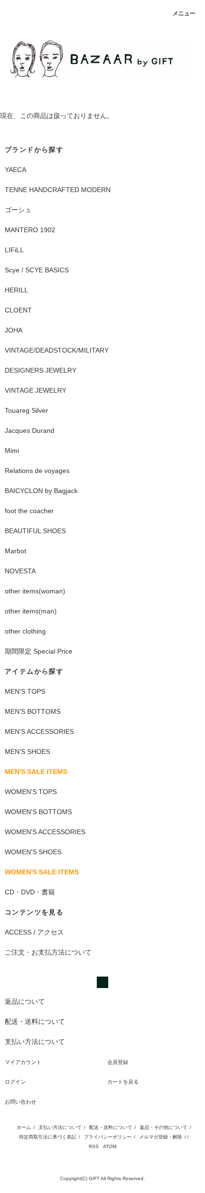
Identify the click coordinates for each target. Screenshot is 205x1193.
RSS (94, 1146)
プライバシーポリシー (108, 1136)
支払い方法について (60, 1127)
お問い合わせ (20, 1102)
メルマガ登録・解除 (160, 1136)
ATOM (109, 1146)
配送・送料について (110, 1127)
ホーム (24, 1127)
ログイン (15, 1082)
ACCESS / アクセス (34, 932)
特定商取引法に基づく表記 (47, 1136)
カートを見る (123, 1082)
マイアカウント (23, 1062)
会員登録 (117, 1062)
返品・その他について (163, 1127)
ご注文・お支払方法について (48, 952)
